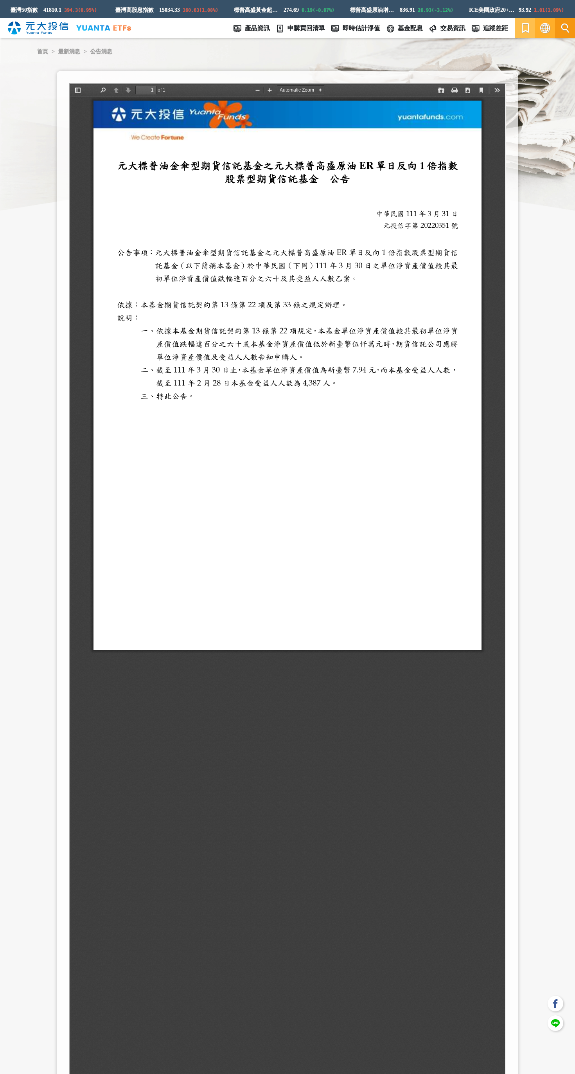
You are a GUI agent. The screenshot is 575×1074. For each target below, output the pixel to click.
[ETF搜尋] (565, 28)
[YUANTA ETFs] (103, 28)
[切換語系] (545, 28)
